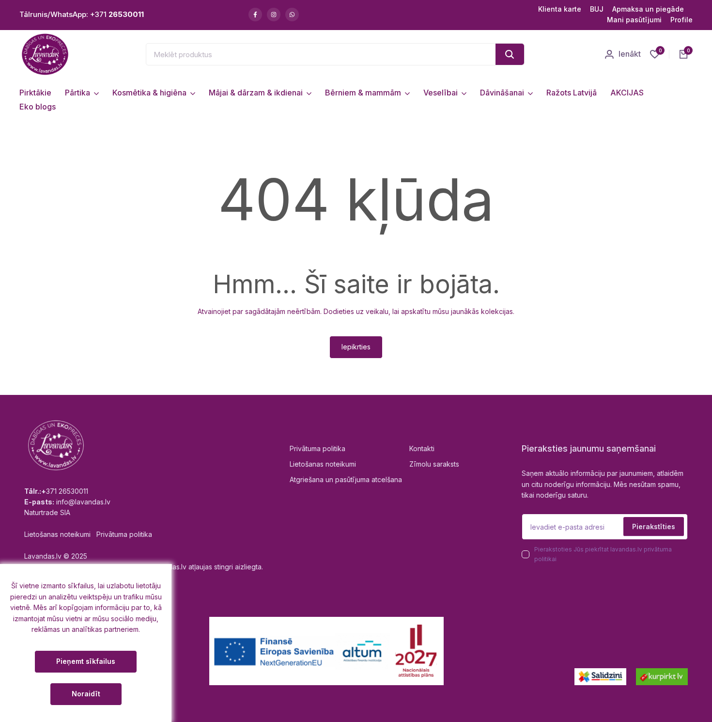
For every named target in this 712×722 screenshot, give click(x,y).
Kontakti (421, 448)
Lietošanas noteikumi (323, 464)
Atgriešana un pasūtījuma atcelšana (346, 479)
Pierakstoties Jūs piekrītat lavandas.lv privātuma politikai (603, 554)
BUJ (597, 9)
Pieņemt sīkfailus (85, 661)
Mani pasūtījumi (634, 20)
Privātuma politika (317, 448)
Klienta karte (559, 9)
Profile (681, 20)
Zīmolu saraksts (434, 464)
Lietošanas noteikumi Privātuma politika (88, 534)
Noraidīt (86, 694)
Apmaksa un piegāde (648, 9)
